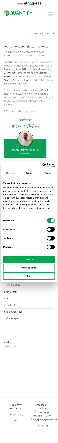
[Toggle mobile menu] (51, 14)
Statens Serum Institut (16, 80)
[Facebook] (38, 426)
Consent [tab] (10, 173)
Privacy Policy (15, 414)
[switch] (51, 229)
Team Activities (14, 311)
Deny (29, 276)
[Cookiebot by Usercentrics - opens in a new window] (42, 165)
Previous (38, 33)
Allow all (29, 259)
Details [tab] (29, 173)
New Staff (11, 291)
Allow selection (29, 268)
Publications (12, 305)
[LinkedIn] (47, 426)
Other (9, 298)
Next (48, 33)
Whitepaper (12, 318)
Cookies (15, 420)
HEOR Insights (14, 285)
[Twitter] (42, 426)
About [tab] (47, 173)
